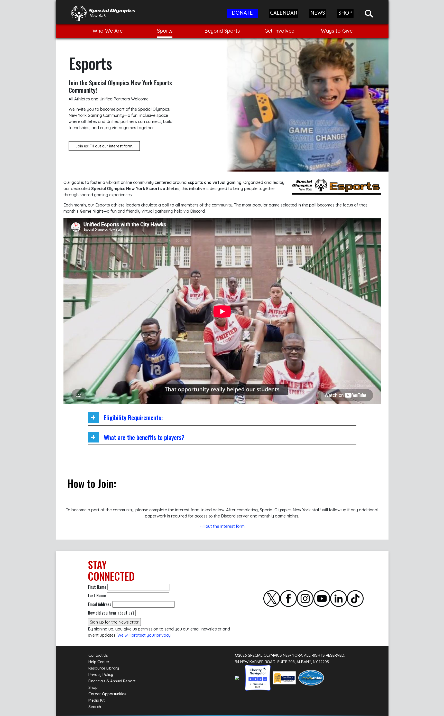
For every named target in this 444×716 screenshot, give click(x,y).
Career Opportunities (107, 693)
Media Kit (96, 700)
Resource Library (103, 668)
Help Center (98, 661)
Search (94, 706)
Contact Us (98, 655)
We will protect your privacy (144, 635)
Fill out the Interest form (222, 526)
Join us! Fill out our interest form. (104, 146)
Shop (93, 687)
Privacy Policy (100, 674)
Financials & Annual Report (111, 681)
